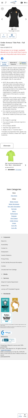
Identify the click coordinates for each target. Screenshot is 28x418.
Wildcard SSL (4, 337)
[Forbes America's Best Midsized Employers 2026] (6, 318)
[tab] (4, 63)
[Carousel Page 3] (15, 29)
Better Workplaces (14, 204)
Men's (14, 211)
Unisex (14, 223)
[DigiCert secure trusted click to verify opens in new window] (7, 333)
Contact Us (4, 248)
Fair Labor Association (14, 206)
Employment (4, 252)
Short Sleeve (14, 218)
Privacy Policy (5, 259)
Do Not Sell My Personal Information (11, 263)
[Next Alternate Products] (25, 165)
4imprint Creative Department (9, 282)
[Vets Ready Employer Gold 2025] (15, 305)
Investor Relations (6, 255)
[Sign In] (22, 2)
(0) (25, 3)
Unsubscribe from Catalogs (9, 270)
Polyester (14, 216)
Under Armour (14, 221)
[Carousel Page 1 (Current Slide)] (12, 29)
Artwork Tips (5, 285)
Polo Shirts (14, 196)
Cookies (3, 266)
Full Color (14, 209)
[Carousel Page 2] (14, 29)
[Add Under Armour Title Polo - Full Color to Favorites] (2, 9)
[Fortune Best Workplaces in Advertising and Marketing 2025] (5, 305)
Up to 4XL (14, 228)
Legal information (6, 350)
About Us (3, 241)
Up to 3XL (14, 225)
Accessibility (4, 244)
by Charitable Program (10, 289)
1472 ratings (18, 170)
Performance (14, 214)
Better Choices (14, 202)
